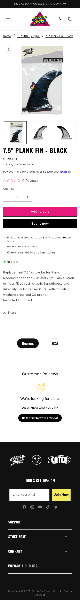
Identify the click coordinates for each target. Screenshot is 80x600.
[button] (8, 18)
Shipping (8, 164)
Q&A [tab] (55, 343)
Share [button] (12, 312)
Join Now (61, 494)
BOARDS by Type (28, 36)
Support (15, 522)
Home (7, 36)
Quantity (8, 188)
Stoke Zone (17, 536)
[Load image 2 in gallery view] (40, 132)
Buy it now (40, 223)
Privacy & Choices (22, 565)
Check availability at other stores (31, 252)
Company (15, 551)
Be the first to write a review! (40, 418)
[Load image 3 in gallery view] (64, 132)
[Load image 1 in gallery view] (15, 132)
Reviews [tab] (28, 343)
